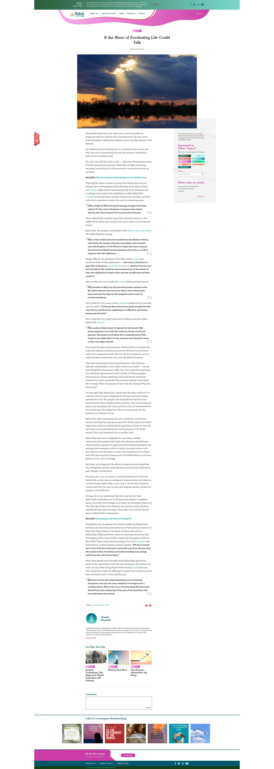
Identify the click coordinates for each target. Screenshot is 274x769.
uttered (100, 322)
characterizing (115, 265)
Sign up (200, 196)
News (184, 164)
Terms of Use (123, 763)
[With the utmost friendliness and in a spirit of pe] (114, 733)
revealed (90, 196)
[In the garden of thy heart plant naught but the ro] (72, 733)
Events (142, 14)
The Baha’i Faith (108, 14)
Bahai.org (143, 4)
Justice (184, 159)
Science (198, 161)
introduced (146, 230)
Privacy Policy (106, 763)
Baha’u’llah (91, 190)
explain (141, 541)
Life (198, 156)
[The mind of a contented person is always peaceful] (158, 733)
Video (121, 14)
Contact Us (91, 763)
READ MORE (91, 638)
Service (184, 156)
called (136, 259)
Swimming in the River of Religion (113, 518)
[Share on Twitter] (37, 140)
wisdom (122, 303)
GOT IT (155, 4)
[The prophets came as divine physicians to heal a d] (180, 733)
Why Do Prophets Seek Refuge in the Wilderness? (121, 177)
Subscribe (128, 755)
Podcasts (131, 14)
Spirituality (199, 164)
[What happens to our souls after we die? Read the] (93, 733)
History (137, 31)
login (199, 13)
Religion (184, 167)
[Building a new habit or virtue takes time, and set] (137, 733)
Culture (198, 159)
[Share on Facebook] (37, 136)
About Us (94, 14)
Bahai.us (139, 6)
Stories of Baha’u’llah (100, 605)
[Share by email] (147, 605)
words (122, 281)
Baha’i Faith (134, 230)
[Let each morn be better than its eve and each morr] (201, 733)
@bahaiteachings (118, 718)
